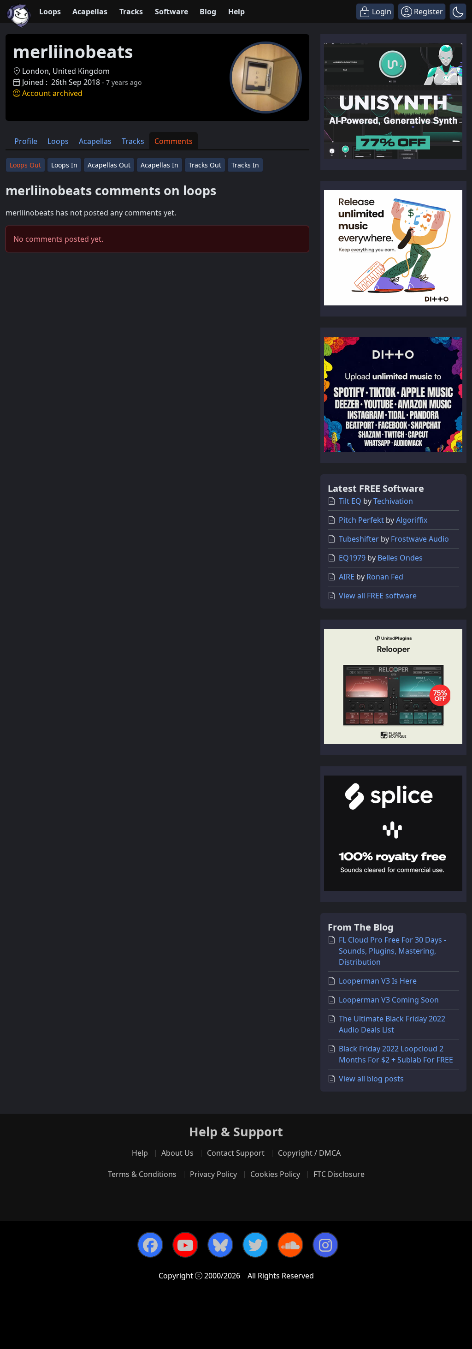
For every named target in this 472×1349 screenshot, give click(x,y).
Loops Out (25, 165)
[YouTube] (185, 1245)
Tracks (131, 11)
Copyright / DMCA (309, 1153)
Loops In (64, 165)
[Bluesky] (220, 1245)
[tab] (25, 140)
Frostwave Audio (420, 539)
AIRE (346, 577)
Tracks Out (205, 165)
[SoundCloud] (290, 1245)
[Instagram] (325, 1245)
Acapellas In (159, 165)
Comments (173, 141)
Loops (50, 11)
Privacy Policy (213, 1174)
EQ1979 (352, 558)
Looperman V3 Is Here (378, 981)
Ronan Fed (384, 577)
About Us (177, 1153)
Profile (25, 141)
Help (236, 11)
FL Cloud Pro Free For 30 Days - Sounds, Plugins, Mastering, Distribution (392, 951)
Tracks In (245, 165)
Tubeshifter (359, 539)
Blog (208, 11)
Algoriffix (411, 520)
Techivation (393, 501)
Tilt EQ (350, 501)
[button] (457, 11)
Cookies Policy (275, 1174)
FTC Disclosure (339, 1174)
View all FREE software (378, 596)
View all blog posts (371, 1079)
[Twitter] (255, 1245)
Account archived (52, 93)
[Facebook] (150, 1245)
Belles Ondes (400, 558)
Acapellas (89, 11)
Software (171, 11)
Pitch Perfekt (361, 520)
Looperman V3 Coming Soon (389, 1000)
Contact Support (236, 1153)
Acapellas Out (109, 165)
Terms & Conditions (142, 1174)
